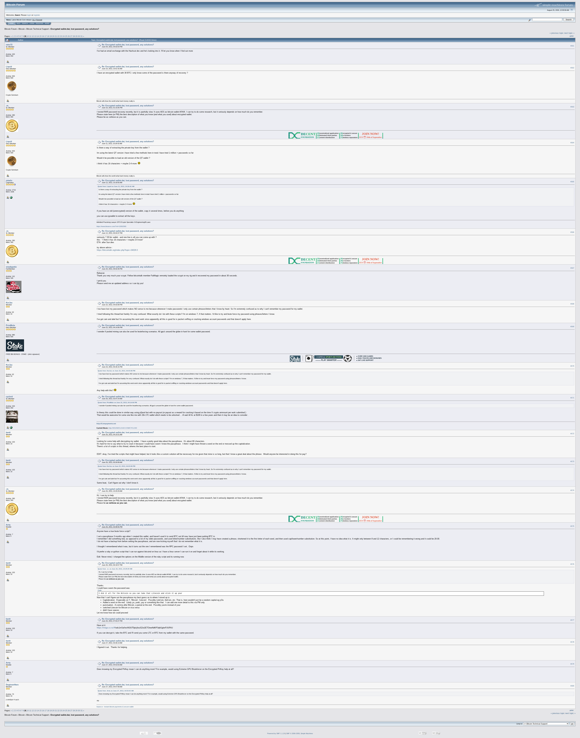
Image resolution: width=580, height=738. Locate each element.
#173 (572, 461)
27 (71, 36)
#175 (572, 526)
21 (56, 36)
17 (46, 36)
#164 (572, 143)
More (47, 23)
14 (38, 36)
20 (53, 36)
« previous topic (557, 33)
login (29, 15)
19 (51, 36)
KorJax (9, 303)
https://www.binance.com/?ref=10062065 (111, 226)
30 (79, 36)
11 (30, 36)
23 (61, 36)
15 (40, 36)
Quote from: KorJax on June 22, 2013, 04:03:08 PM (116, 371)
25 (66, 36)
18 (48, 36)
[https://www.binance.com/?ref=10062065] (10, 197)
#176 (572, 564)
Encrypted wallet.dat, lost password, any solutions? (75, 29)
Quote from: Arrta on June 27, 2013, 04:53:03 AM (116, 691)
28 (74, 36)
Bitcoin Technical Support (37, 29)
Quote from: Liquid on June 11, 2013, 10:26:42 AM (116, 186)
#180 (572, 686)
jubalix (9, 180)
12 (33, 36)
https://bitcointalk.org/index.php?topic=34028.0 (117, 250)
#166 (572, 232)
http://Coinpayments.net (106, 424)
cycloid (9, 396)
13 (35, 36)
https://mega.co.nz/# (106, 628)
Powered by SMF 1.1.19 (276, 733)
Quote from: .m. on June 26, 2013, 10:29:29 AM (115, 569)
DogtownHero (12, 685)
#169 (572, 326)
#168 (572, 304)
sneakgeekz (11, 267)
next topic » (569, 33)
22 (58, 36)
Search (25, 23)
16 (43, 36)
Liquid (9, 66)
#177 (572, 620)
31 (82, 36)
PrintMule (10, 325)
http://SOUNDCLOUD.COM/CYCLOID (123, 428)
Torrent (39, 20)
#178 (572, 642)
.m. (7, 105)
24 (64, 36)
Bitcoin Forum (11, 29)
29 (76, 36)
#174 (572, 490)
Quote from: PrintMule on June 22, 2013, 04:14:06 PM (117, 402)
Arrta (8, 525)
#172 (572, 434)
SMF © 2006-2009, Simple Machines (299, 733)
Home (11, 23)
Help (18, 23)
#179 (572, 664)
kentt (8, 432)
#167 (572, 268)
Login (32, 23)
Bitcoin (22, 29)
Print (572, 36)
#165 (572, 182)
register (37, 15)
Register (39, 23)
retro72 (9, 45)
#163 (572, 107)
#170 (572, 366)
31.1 (33, 20)
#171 (572, 398)
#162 (572, 68)
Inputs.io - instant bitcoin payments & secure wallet (115, 707)
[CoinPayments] (10, 427)
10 (28, 36)
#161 (572, 46)
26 (69, 36)
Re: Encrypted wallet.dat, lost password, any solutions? (128, 45)
